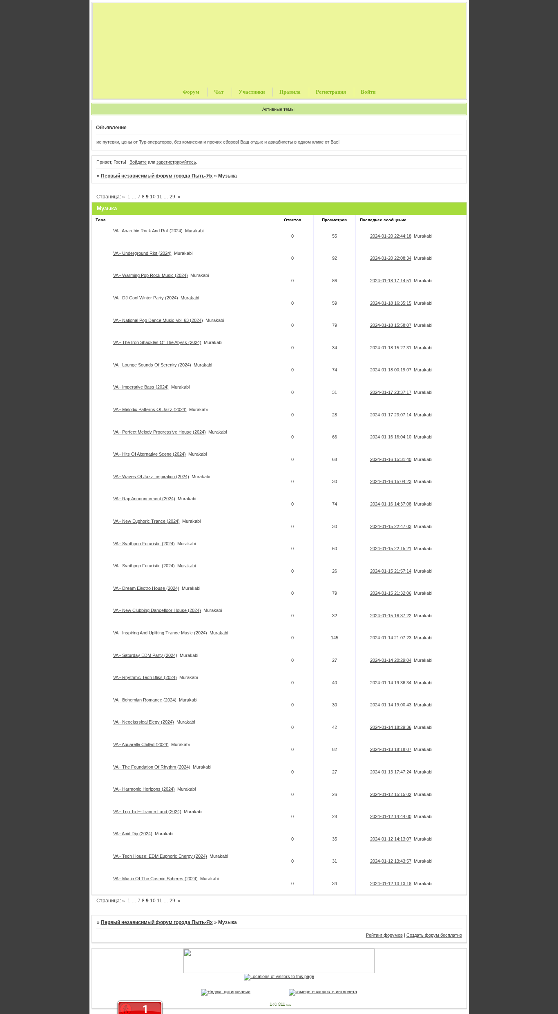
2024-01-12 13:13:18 (390, 883)
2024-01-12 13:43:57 (390, 861)
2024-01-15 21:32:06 (390, 593)
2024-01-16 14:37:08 (390, 503)
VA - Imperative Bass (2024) (141, 386)
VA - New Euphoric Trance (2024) (146, 521)
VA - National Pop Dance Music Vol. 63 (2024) (158, 320)
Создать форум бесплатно (434, 935)
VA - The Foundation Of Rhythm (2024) (151, 766)
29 (172, 197)
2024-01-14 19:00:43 (390, 704)
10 (153, 197)
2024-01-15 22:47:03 (390, 526)
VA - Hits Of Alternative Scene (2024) (149, 454)
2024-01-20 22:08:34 (390, 258)
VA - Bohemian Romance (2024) (144, 699)
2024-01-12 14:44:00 (390, 816)
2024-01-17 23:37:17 (390, 392)
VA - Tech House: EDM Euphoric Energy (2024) (160, 856)
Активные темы (278, 109)
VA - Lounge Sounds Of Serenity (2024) (152, 364)
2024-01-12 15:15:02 (390, 794)
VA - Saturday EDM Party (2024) (145, 655)
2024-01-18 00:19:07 (390, 369)
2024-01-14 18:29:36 (390, 727)
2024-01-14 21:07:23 (390, 637)
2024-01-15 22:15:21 (390, 548)
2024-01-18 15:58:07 (390, 325)
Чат (218, 92)
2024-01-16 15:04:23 (390, 481)
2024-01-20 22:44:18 (390, 236)
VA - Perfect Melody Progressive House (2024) (159, 431)
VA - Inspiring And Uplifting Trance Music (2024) (160, 632)
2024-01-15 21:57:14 (390, 571)
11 (159, 197)
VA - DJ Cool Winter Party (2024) (145, 297)
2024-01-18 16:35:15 (390, 303)
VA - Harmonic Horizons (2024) (144, 789)
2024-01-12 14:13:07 (390, 838)
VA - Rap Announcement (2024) (144, 498)
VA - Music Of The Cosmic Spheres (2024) (155, 878)
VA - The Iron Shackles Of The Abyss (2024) (157, 342)
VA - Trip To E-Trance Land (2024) (147, 811)
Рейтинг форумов (384, 935)
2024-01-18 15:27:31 (390, 347)
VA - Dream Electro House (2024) (146, 588)
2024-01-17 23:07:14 (390, 414)
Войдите (138, 162)
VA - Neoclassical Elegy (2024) (143, 721)
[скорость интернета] (323, 991)
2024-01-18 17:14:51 (390, 280)
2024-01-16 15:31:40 (390, 459)
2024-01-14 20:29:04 (390, 660)
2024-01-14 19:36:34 (390, 682)
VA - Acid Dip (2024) (132, 833)
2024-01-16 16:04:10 (390, 436)
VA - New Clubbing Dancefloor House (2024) (157, 610)
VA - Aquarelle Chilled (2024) (141, 744)
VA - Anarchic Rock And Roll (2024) (148, 230)
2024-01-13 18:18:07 (390, 749)
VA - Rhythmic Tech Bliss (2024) (145, 677)
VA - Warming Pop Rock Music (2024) (150, 275)
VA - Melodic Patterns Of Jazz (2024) (150, 409)
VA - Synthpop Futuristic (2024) (144, 543)
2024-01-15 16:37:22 (390, 615)
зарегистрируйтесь (176, 162)
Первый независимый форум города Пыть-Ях (157, 176)
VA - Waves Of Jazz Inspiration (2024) (151, 476)
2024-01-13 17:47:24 (390, 771)
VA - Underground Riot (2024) (142, 253)
